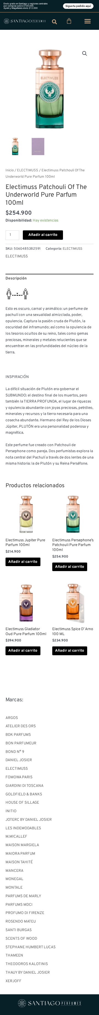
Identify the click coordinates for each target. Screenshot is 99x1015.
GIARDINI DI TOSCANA (24, 786)
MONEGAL (14, 879)
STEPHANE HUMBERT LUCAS (31, 947)
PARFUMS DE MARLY (23, 896)
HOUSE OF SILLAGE (22, 802)
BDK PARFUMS (18, 734)
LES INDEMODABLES (23, 828)
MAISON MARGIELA (22, 845)
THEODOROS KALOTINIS (27, 964)
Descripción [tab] (16, 278)
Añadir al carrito (42, 235)
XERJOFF (13, 981)
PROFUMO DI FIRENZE (25, 913)
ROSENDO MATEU (21, 921)
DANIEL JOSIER (19, 760)
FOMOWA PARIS (19, 777)
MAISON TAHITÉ (19, 862)
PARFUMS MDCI (19, 904)
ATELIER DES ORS (21, 726)
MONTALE (14, 887)
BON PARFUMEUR (21, 743)
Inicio (10, 170)
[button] (87, 21)
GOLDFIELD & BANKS (24, 794)
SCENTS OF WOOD (21, 938)
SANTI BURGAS (19, 930)
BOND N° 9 (15, 752)
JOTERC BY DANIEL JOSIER (29, 819)
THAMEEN (14, 955)
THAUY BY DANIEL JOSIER (28, 972)
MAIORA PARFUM (20, 853)
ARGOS (12, 718)
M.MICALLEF (16, 836)
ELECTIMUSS (17, 768)
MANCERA (14, 871)
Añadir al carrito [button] (22, 562)
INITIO (11, 811)
